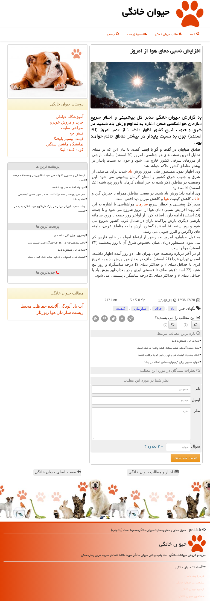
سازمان (142, 204)
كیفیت (120, 309)
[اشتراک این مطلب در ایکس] (113, 318)
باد (130, 171)
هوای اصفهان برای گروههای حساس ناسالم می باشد (171, 362)
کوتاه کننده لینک (71, 150)
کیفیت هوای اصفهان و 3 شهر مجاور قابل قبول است (56, 257)
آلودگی (65, 306)
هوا (166, 199)
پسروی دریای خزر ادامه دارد (69, 235)
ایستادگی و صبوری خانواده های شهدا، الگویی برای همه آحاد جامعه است (49, 178)
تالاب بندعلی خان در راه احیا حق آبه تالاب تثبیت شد (56, 242)
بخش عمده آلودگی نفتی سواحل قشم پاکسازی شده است (168, 348)
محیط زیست (134, 34)
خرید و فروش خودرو (66, 122)
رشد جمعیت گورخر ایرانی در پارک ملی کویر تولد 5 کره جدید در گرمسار (49, 209)
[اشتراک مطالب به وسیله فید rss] (96, 318)
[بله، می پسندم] (195, 324)
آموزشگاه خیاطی (69, 117)
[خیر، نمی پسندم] (172, 324)
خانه (193, 34)
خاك (196, 199)
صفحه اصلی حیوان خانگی (56, 472)
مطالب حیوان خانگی (167, 34)
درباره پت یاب (195, 576)
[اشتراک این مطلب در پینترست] (104, 318)
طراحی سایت (72, 128)
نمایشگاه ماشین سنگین (64, 144)
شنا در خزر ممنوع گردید (185, 341)
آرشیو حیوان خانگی (193, 589)
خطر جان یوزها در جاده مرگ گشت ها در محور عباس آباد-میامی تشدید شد (51, 197)
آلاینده (52, 306)
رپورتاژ (43, 312)
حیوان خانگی (146, 12)
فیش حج (76, 133)
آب (80, 306)
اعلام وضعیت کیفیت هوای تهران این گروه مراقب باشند (168, 355)
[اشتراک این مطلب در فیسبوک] (122, 318)
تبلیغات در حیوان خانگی (190, 582)
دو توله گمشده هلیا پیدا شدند (68, 187)
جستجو (111, 34)
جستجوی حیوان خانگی (191, 596)
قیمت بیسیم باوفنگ (67, 139)
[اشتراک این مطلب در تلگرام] (131, 318)
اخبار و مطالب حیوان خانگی (151, 472)
